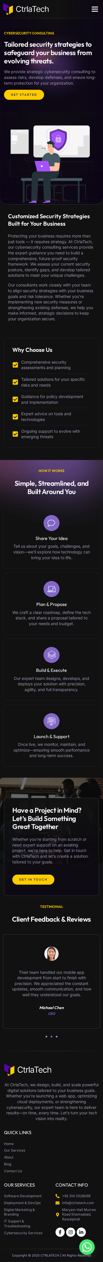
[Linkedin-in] (81, 1232)
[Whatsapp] (87, 1247)
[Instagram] (70, 1232)
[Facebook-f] (60, 1232)
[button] (95, 9)
